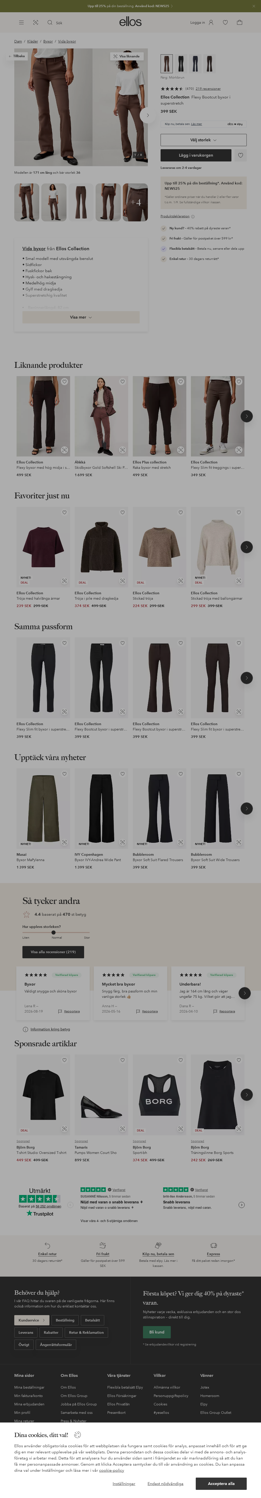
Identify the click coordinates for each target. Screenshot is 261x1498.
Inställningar (124, 1483)
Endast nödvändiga (166, 1483)
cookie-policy (111, 1470)
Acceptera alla (221, 1483)
